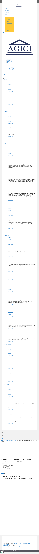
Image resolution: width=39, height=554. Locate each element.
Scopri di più (10, 104)
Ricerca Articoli (11, 69)
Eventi (6, 14)
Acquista (2, 473)
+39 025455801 (22, 543)
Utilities (5, 79)
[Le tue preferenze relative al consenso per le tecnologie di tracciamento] (2, 552)
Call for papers (9, 23)
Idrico (5, 203)
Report (15, 440)
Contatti (23, 0)
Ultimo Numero (9, 21)
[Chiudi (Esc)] (3, 552)
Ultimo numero (11, 67)
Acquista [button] (6, 491)
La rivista (8, 19)
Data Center (6, 282)
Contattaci (10, 71)
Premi (8, 28)
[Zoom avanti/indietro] (0, 552)
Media (9, 89)
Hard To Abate (6, 307)
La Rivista (10, 66)
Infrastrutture (6, 384)
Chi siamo (6, 8)
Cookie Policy (10, 546)
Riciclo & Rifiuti (6, 235)
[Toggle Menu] (3, 78)
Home (2, 440)
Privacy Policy (5, 546)
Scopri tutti (10, 91)
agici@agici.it (27, 543)
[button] (3, 32)
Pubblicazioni (7, 12)
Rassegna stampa (10, 62)
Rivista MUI (9, 64)
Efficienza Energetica (7, 143)
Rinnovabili (6, 111)
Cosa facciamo (7, 10)
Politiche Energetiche (7, 344)
